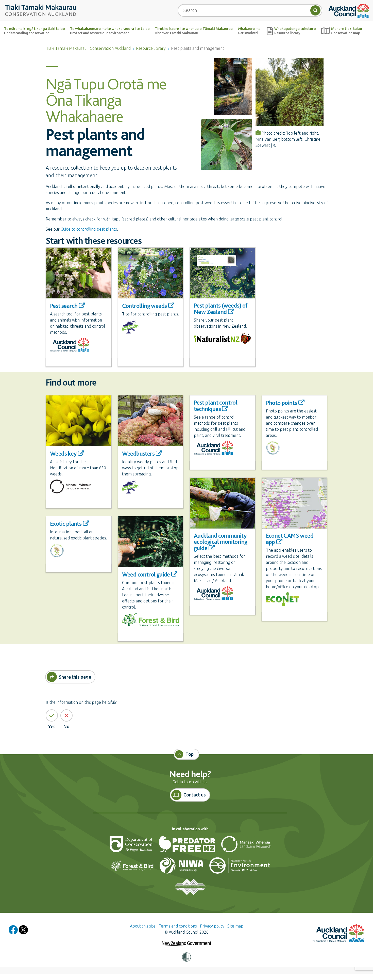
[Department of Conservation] (131, 846)
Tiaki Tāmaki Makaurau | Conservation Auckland (88, 48)
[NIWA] (182, 867)
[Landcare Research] (246, 846)
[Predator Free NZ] (187, 846)
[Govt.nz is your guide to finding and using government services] (186, 940)
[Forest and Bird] (132, 867)
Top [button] (189, 754)
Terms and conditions (178, 926)
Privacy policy (212, 926)
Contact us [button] (194, 794)
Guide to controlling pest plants (89, 229)
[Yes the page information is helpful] (52, 715)
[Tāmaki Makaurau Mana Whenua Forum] (190, 889)
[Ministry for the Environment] (240, 867)
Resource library (151, 48)
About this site (143, 926)
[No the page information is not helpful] (66, 715)
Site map (235, 926)
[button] (186, 957)
